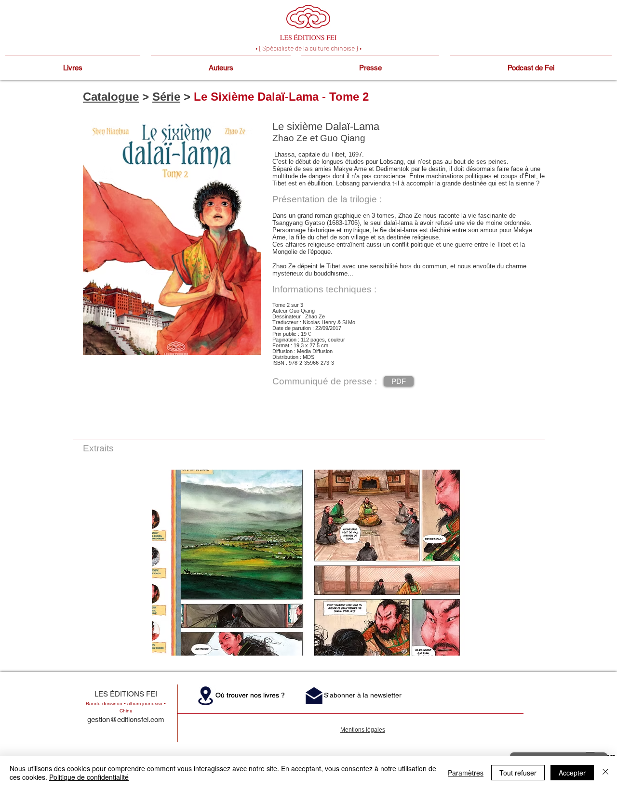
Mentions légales (362, 729)
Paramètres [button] (465, 772)
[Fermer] (605, 772)
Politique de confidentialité (89, 777)
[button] (229, 563)
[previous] (169, 567)
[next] (448, 567)
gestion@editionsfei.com (125, 719)
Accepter (572, 772)
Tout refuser (518, 772)
